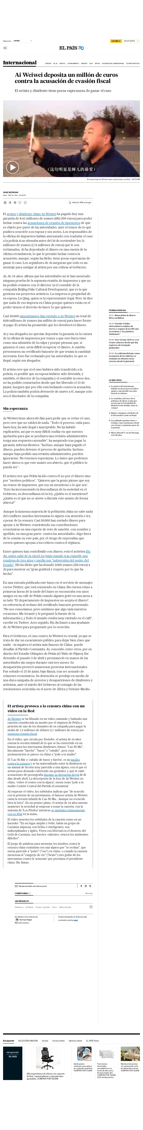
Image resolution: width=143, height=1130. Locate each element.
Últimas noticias (133, 63)
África (97, 63)
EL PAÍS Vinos (92, 1041)
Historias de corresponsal (113, 63)
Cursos (45, 1041)
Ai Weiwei (14, 719)
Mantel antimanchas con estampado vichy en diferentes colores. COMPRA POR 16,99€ (130, 1067)
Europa (48, 63)
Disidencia (19, 907)
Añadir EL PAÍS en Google (81, 202)
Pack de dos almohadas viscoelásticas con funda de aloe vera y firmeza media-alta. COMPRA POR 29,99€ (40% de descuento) (106, 1070)
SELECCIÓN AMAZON (28, 1041)
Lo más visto (115, 380)
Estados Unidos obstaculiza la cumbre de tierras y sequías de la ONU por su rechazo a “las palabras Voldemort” (124, 328)
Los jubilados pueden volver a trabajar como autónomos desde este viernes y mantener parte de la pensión (125, 424)
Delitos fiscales (65, 907)
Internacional (19, 63)
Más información (22, 923)
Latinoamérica (73, 63)
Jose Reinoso (10, 192)
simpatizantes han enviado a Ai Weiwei (47, 316)
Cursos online (58, 1041)
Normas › (89, 893)
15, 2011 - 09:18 (17, 195)
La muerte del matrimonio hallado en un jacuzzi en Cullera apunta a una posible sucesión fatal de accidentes (124, 389)
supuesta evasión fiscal (22, 734)
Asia (91, 63)
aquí (76, 920)
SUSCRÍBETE (116, 41)
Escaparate (8, 1041)
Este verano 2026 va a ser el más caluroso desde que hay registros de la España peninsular (124, 343)
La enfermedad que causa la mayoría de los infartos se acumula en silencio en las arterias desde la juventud (124, 357)
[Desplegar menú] (5, 48)
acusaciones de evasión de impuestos (54, 223)
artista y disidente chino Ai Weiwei (31, 214)
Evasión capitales (43, 907)
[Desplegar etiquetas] (91, 907)
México (62, 63)
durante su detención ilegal (61, 774)
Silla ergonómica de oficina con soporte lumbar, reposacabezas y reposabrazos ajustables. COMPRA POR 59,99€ (46, 1076)
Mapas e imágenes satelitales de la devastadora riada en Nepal (124, 414)
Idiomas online (75, 1041)
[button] (71, 138)
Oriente (84, 63)
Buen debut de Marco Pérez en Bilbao (122, 316)
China (54, 907)
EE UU (55, 63)
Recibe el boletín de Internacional (33, 886)
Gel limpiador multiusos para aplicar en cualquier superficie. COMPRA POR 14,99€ (83, 1067)
